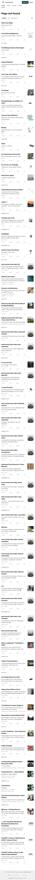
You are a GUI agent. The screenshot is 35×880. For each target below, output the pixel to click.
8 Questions (5, 785)
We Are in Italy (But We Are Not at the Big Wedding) (13, 304)
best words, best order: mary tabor (11, 498)
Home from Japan (7, 175)
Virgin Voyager (6, 745)
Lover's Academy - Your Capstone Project (13, 732)
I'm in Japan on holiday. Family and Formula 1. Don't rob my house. (11, 205)
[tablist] (10, 18)
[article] (17, 26)
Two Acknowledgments (9, 33)
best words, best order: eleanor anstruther (12, 555)
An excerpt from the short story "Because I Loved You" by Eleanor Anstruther (13, 559)
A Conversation (5, 766)
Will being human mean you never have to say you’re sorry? (13, 291)
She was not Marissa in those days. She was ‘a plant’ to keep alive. (12, 530)
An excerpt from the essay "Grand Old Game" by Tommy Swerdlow (12, 544)
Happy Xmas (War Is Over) (10, 689)
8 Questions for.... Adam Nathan (12, 772)
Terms (20, 872)
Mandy (3, 127)
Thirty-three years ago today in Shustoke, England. (13, 65)
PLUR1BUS (5, 234)
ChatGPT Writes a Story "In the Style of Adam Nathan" (12, 853)
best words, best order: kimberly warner (12, 404)
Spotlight (4, 788)
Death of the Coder (8, 276)
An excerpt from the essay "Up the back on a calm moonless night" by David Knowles (12, 603)
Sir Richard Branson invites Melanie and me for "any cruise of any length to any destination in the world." (13, 748)
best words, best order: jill (10, 264)
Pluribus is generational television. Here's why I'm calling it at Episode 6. (13, 237)
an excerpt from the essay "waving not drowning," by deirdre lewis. (12, 441)
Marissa (4, 527)
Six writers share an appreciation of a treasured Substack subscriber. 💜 (12, 589)
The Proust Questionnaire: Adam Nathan (13, 796)
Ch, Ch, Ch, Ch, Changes (9, 165)
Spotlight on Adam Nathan (9, 774)
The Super (5, 90)
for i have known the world (10, 154)
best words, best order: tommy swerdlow (12, 540)
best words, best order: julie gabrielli (11, 374)
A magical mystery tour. (8, 177)
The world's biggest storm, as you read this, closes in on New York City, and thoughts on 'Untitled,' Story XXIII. (12, 221)
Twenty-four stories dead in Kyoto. (11, 167)
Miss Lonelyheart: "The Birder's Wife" (12, 644)
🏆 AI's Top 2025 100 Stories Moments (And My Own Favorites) (11, 824)
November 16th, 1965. (8, 252)
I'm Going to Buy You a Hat (10, 677)
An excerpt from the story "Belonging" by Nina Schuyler (12, 621)
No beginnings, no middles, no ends (12, 102)
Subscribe (25, 2)
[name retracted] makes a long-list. (11, 36)
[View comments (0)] (10, 550)
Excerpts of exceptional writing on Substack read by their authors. (11, 633)
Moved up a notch (6, 25)
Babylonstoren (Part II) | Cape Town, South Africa (11, 319)
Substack (10, 878)
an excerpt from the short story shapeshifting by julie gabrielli (10, 378)
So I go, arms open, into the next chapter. (13, 322)
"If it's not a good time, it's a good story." (13, 800)
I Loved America (7, 387)
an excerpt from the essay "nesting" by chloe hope (12, 487)
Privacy (17, 872)
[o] (30, 266)
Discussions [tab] (14, 18)
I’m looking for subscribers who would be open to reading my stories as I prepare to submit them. (12, 77)
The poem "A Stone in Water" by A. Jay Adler (12, 518)
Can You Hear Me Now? (9, 115)
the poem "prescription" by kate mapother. (10, 423)
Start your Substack (14, 875)
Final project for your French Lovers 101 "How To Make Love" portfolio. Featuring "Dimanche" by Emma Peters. (13, 736)
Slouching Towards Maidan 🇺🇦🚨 (13, 715)
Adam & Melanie (7, 62)
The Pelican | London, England (12, 705)
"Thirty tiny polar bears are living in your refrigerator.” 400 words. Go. (13, 664)
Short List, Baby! (7, 23)
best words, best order (9, 631)
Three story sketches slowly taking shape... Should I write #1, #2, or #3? (12, 106)
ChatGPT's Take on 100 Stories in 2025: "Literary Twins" (13, 839)
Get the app (24, 875)
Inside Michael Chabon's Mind (12, 190)
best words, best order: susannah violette (13, 333)
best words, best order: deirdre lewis (12, 437)
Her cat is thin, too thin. (8, 92)
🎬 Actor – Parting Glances (10, 809)
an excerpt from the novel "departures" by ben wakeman (12, 349)
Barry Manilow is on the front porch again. (11, 130)
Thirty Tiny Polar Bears (9, 661)
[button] (3, 5)
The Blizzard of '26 (7, 218)
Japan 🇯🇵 (4, 202)
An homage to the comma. (9, 365)
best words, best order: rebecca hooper (12, 573)
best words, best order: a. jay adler (13, 515)
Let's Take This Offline (9, 74)
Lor (2, 586)
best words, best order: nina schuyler (11, 617)
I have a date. (5, 50)
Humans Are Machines (9, 288)
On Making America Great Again (12, 48)
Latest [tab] (4, 18)
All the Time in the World (10, 250)
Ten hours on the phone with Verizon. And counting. (12, 118)
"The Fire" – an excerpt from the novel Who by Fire (12, 502)
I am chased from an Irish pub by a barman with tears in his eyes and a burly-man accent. (11, 680)
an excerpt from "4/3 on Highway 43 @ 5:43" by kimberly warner (12, 408)
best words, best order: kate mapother (11, 419)
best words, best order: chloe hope (11, 483)
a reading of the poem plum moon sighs (13, 336)
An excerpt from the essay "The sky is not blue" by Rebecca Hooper (13, 577)
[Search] (32, 18)
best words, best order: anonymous (9, 451)
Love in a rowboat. (6, 146)
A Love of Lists (6, 362)
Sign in (31, 2)
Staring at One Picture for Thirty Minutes (12, 465)
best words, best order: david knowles (11, 599)
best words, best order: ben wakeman (11, 345)
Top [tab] (9, 18)
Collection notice (27, 872)
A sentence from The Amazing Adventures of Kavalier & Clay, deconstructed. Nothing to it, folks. (11, 192)
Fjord (3, 143)
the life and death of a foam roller (11, 156)
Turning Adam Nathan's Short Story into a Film (11, 763)
